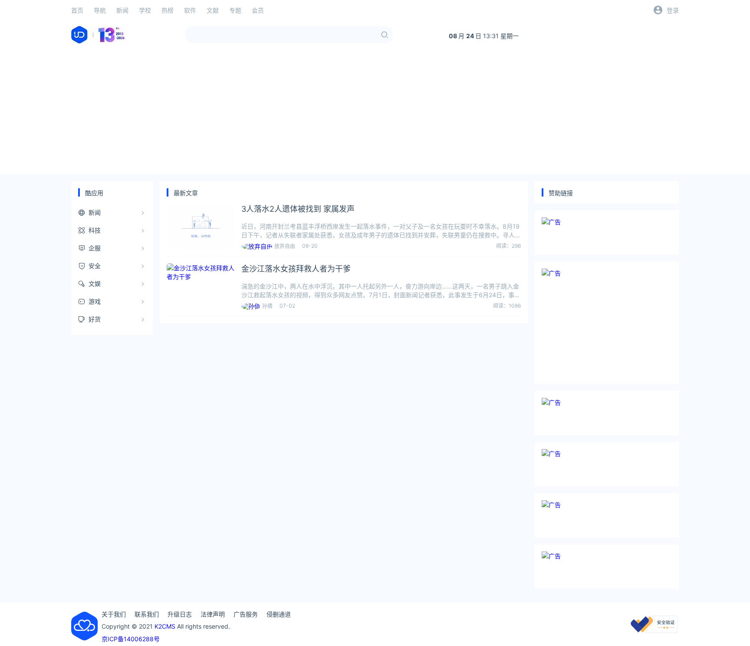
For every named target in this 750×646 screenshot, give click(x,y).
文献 (213, 10)
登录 (673, 10)
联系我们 (147, 614)
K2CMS (165, 626)
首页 (77, 10)
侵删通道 (278, 614)
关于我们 (114, 614)
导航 (100, 10)
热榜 (167, 10)
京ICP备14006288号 (131, 639)
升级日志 (180, 614)
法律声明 (213, 614)
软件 (190, 10)
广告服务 (246, 614)
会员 (258, 10)
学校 (145, 10)
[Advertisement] (375, 113)
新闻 (122, 10)
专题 (235, 10)
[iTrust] (654, 630)
